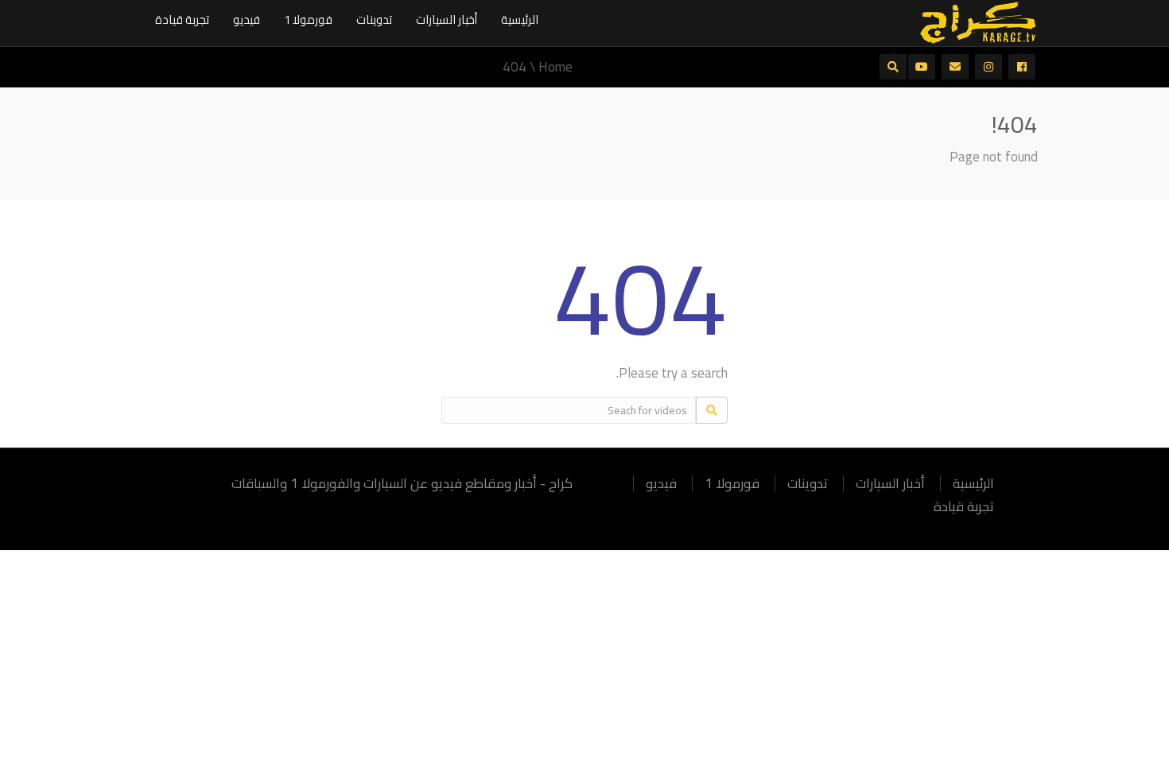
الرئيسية (519, 19)
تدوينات (374, 19)
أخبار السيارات (446, 19)
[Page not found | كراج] (978, 21)
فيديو (246, 19)
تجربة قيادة (182, 19)
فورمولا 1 (308, 19)
